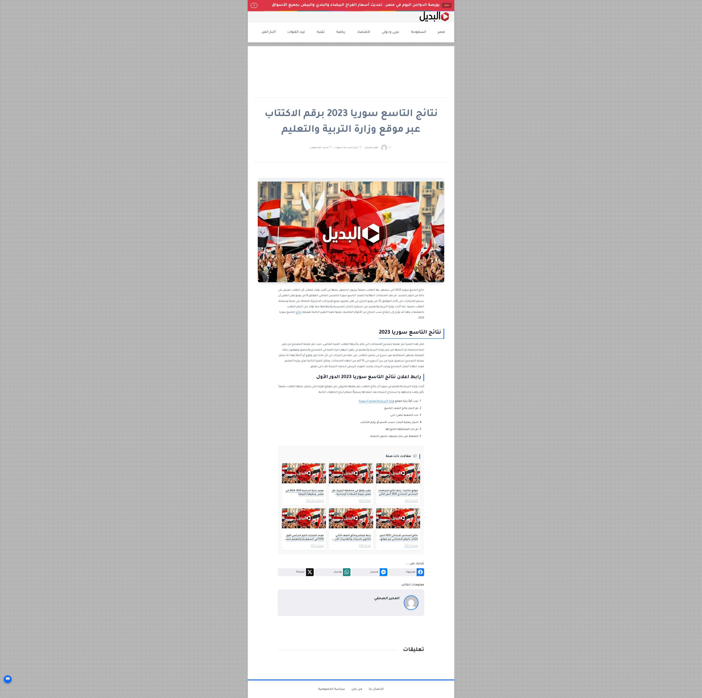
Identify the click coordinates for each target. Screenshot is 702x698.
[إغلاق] (254, 5)
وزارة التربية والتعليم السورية (376, 401)
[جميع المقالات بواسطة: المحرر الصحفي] (411, 603)
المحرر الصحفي (371, 148)
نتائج (298, 312)
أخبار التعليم (316, 148)
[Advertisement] (351, 71)
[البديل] (434, 16)
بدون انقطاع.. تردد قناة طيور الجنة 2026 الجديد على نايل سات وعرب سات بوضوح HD (362, 5)
